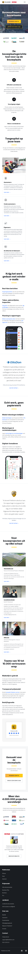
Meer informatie (14, 856)
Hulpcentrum (5, 937)
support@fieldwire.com (8, 939)
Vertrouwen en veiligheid (8, 906)
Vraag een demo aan (14, 26)
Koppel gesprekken (7, 291)
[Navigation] (25, 2)
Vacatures (4, 917)
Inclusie (4, 928)
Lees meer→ (7, 581)
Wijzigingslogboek (7, 923)
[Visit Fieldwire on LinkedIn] (26, 951)
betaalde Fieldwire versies (12, 692)
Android (4, 419)
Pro (3, 895)
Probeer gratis (14, 21)
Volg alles (4, 305)
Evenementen (5, 920)
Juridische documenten (8, 903)
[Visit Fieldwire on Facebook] (22, 951)
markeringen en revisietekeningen (14, 433)
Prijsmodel (6, 883)
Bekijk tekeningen (6, 417)
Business (4, 892)
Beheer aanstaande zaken (8, 319)
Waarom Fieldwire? (7, 925)
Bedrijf (4, 914)
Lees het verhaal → (14, 388)
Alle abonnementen (7, 887)
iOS (24, 417)
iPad (3, 876)
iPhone (4, 873)
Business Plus (5, 890)
